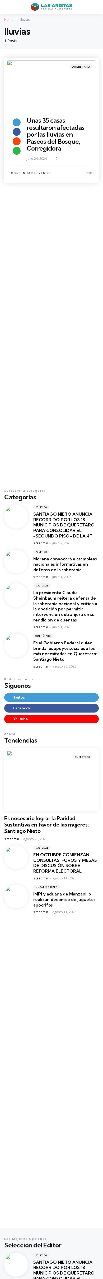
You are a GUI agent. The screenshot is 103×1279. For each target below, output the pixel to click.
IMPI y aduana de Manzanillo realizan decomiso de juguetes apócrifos (64, 899)
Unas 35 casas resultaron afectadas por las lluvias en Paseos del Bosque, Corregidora (55, 134)
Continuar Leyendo (31, 173)
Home (8, 19)
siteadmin (40, 543)
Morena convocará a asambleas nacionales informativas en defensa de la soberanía (65, 564)
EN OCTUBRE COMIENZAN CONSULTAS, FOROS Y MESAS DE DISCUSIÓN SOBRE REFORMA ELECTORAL (65, 863)
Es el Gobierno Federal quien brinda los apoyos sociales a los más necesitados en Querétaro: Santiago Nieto (65, 651)
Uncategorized (46, 886)
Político (41, 507)
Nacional (42, 585)
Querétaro (81, 66)
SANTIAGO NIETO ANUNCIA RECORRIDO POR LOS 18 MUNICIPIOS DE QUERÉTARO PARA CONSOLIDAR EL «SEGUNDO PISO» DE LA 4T (64, 525)
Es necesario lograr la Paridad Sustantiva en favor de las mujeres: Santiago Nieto (46, 824)
